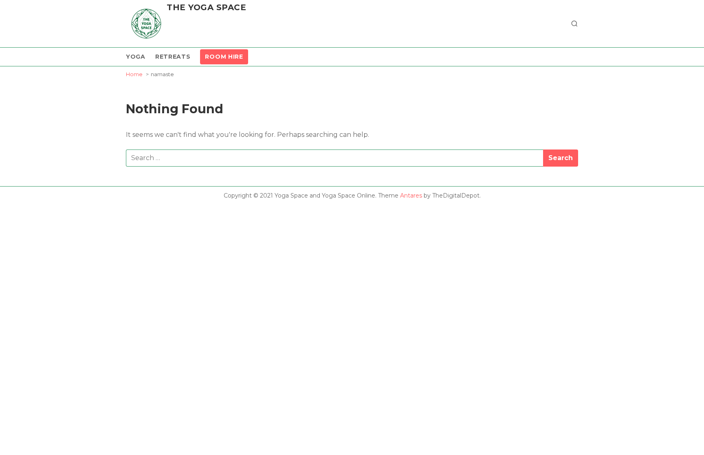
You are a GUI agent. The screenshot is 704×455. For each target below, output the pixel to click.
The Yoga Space (206, 7)
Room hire (224, 56)
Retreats (173, 56)
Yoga (135, 56)
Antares (411, 195)
